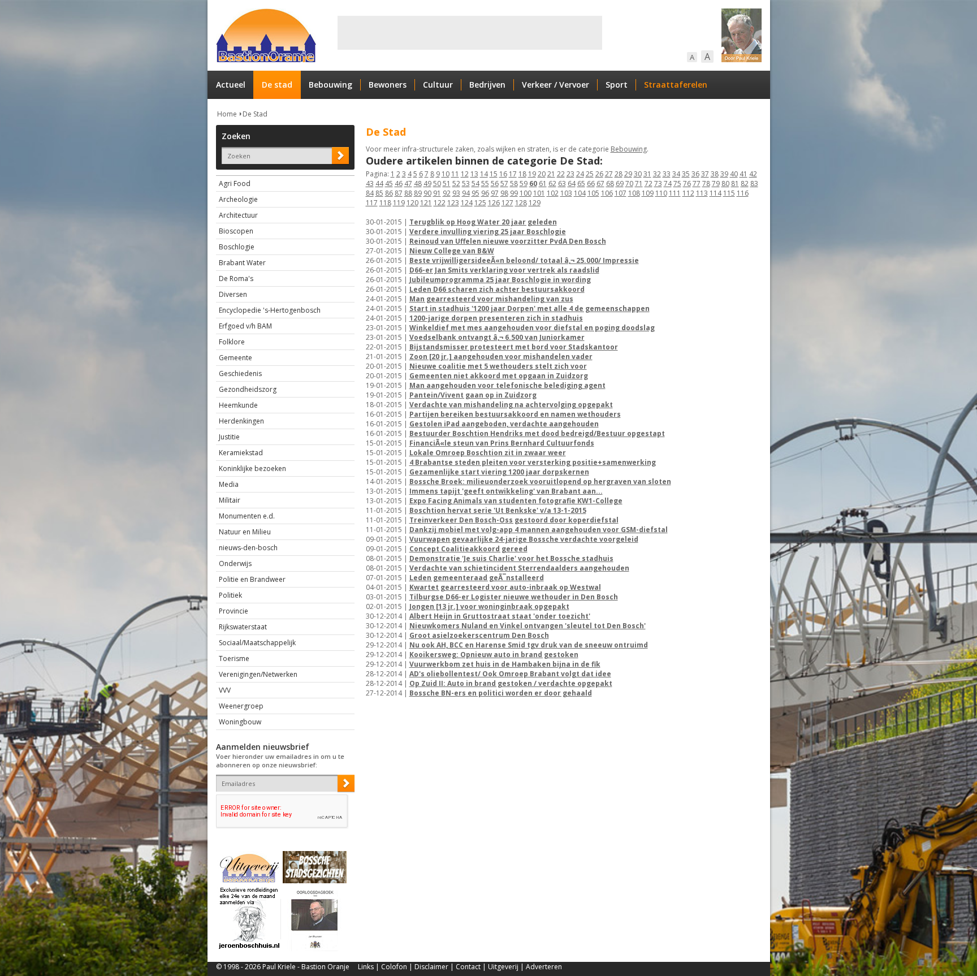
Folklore (232, 342)
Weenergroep (241, 706)
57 (504, 183)
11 (455, 174)
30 (638, 174)
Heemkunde (238, 405)
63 (562, 183)
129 (535, 203)
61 (543, 183)
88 (408, 193)
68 (610, 183)
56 (495, 183)
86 (389, 193)
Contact (468, 966)
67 (600, 183)
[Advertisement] (470, 33)
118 (385, 203)
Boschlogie (236, 247)
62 (552, 183)
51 (447, 183)
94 (466, 193)
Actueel (230, 84)
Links (366, 966)
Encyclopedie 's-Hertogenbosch (270, 310)
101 (539, 193)
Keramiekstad (241, 452)
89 (418, 193)
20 (542, 174)
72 (648, 183)
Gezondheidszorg (247, 389)
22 (561, 174)
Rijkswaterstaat (243, 627)
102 (553, 193)
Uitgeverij (503, 966)
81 (735, 183)
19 (532, 174)
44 (379, 183)
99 (514, 193)
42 (753, 174)
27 (609, 174)
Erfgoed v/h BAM (245, 326)
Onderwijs (235, 563)
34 (676, 174)
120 (412, 203)
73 (658, 183)
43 (370, 183)
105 (593, 193)
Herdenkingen (241, 421)
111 (675, 193)
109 (648, 193)
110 (661, 193)
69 (620, 183)
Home (227, 114)
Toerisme (234, 658)
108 (634, 193)
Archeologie (238, 199)
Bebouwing (330, 84)
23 (570, 174)
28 (618, 174)
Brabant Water (242, 262)
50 (437, 183)
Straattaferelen (675, 84)
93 (456, 193)
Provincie (233, 611)
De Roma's (236, 278)
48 (418, 183)
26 (599, 174)
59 (524, 183)
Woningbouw (240, 722)
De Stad (255, 114)
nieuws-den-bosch (248, 547)
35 (686, 174)
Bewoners (388, 84)
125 (480, 203)
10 (445, 174)
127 (507, 203)
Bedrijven (487, 84)
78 (706, 183)
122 (440, 203)
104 (580, 193)
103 (566, 193)
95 (475, 193)
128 (521, 203)
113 (702, 193)
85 (379, 193)
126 (494, 203)
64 (572, 183)
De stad (277, 84)
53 (466, 183)
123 (453, 203)
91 (437, 193)
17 (513, 174)
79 (716, 183)
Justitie (229, 437)
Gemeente (235, 357)
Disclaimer (431, 966)
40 (734, 174)
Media (229, 484)
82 (745, 183)
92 (447, 193)
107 (620, 193)
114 (715, 193)
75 (677, 183)
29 (628, 174)
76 (687, 183)
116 (743, 193)
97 (495, 193)
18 (522, 174)
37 (705, 174)
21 (551, 174)
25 (590, 174)
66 (591, 183)
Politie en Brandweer (252, 579)
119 (399, 203)
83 (754, 183)
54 (475, 183)
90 (427, 193)
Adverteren (544, 966)
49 (427, 183)
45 (389, 183)
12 (465, 174)
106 (607, 193)
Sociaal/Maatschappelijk (257, 642)
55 (485, 183)
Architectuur (238, 215)
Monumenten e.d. (247, 516)
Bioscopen (236, 231)
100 (525, 193)
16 (503, 174)
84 (370, 193)
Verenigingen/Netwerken (258, 674)
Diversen (233, 294)
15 (494, 174)
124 (467, 203)
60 (533, 183)
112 (688, 193)
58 (514, 183)
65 (581, 183)
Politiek (230, 595)
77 (697, 183)
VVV (225, 690)
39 (724, 174)
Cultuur (438, 84)
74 (668, 183)
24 (580, 174)
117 (372, 203)
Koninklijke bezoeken (252, 468)
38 (715, 174)
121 (426, 203)
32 (657, 174)
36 (695, 174)
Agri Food (234, 183)
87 (399, 193)
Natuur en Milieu (245, 532)
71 (639, 183)
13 (474, 174)
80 (725, 183)
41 (743, 174)
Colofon (394, 966)
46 (399, 183)
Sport (617, 84)
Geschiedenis (240, 373)
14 (484, 174)
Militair (229, 500)
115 (729, 193)
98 (504, 193)
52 (456, 183)
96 (485, 193)
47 (408, 183)
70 (629, 183)
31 (647, 174)
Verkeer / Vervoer (555, 84)
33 (667, 174)
